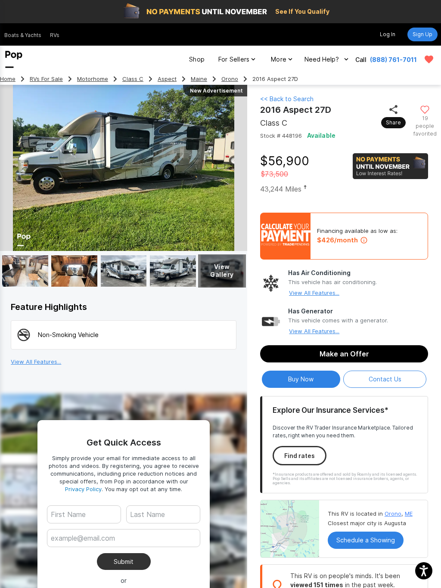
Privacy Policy (83, 489)
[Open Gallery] (25, 271)
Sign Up (422, 34)
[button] (423, 570)
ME (409, 513)
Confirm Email (84, 551)
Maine (199, 79)
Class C (132, 79)
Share (393, 122)
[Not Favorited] (424, 109)
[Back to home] (14, 59)
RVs (54, 35)
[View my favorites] (429, 59)
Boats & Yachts (22, 35)
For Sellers (233, 59)
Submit (124, 561)
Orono (229, 79)
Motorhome (92, 79)
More (278, 59)
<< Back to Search (287, 98)
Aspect (167, 79)
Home (8, 79)
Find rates (299, 455)
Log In (387, 34)
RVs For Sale (46, 79)
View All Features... (314, 292)
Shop (197, 59)
